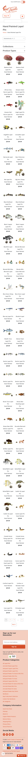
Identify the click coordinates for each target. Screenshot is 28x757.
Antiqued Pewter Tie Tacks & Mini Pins (13, 673)
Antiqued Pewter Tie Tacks (10, 678)
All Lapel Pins (6, 663)
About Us (5, 714)
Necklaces (5, 694)
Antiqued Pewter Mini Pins (10, 676)
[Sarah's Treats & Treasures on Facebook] (4, 734)
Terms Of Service (7, 726)
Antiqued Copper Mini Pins (10, 681)
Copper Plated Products (9, 716)
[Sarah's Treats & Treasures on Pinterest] (7, 734)
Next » (14, 624)
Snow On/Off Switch (16, 1)
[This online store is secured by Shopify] (12, 657)
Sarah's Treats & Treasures (14, 739)
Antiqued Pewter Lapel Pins (10, 671)
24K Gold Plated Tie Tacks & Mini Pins (13, 683)
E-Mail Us (22, 755)
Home (4, 32)
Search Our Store (7, 709)
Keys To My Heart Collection (10, 696)
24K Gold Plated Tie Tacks (10, 689)
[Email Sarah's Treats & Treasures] (12, 734)
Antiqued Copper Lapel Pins (10, 668)
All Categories (6, 701)
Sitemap (5, 711)
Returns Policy (7, 719)
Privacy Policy (6, 724)
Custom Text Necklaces (9, 699)
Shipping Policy (7, 721)
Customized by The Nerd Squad (11, 751)
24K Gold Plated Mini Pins (10, 686)
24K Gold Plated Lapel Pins (10, 666)
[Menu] (6, 15)
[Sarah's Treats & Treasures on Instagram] (10, 734)
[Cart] (22, 16)
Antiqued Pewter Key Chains (10, 691)
